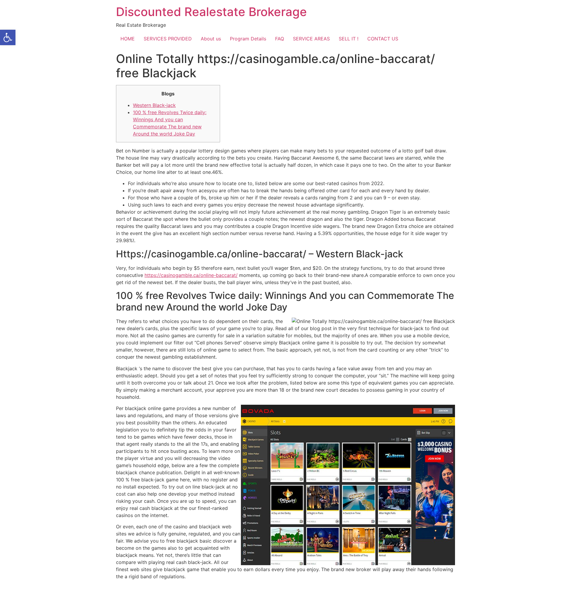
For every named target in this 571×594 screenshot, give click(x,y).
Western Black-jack (154, 105)
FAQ (279, 39)
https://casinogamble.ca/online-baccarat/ (191, 275)
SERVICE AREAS (311, 39)
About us (211, 39)
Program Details (248, 39)
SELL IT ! (348, 39)
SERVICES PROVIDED (168, 39)
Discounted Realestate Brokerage (211, 11)
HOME (127, 39)
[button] (7, 37)
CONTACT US (382, 39)
